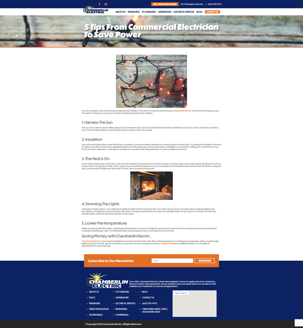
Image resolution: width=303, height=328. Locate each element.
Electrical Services (184, 11)
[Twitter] (106, 4)
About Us (120, 11)
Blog (200, 11)
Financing (134, 11)
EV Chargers (149, 11)
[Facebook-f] (99, 4)
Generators (164, 11)
